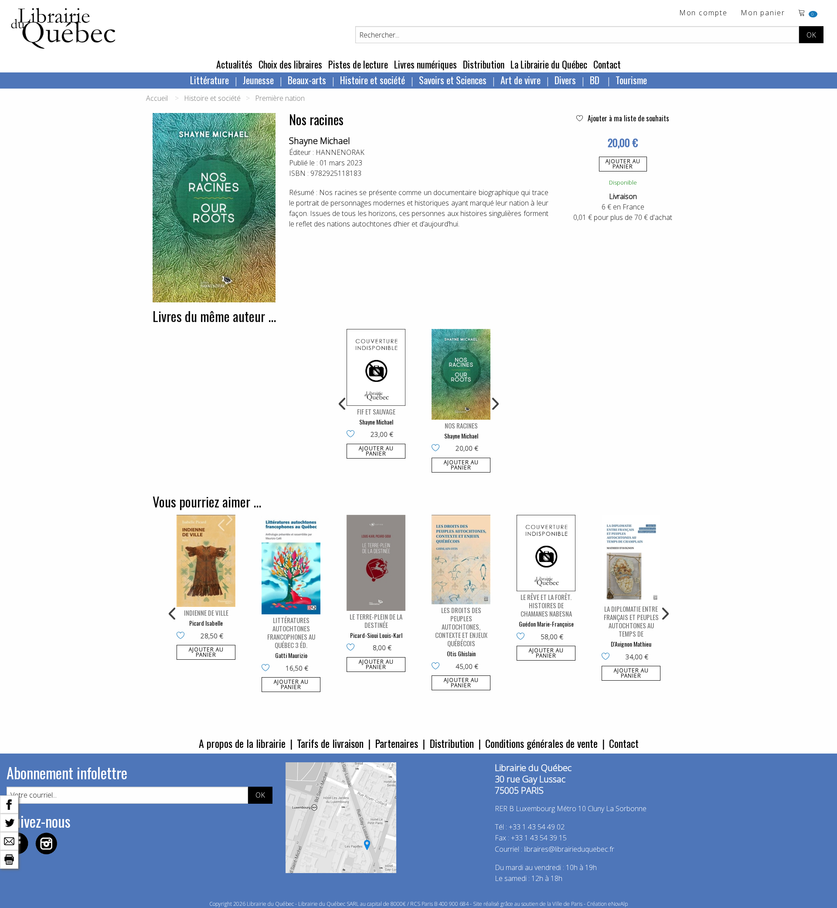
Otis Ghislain (461, 653)
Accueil (157, 98)
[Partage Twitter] (9, 822)
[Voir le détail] (376, 367)
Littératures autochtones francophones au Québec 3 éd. (291, 632)
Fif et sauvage (376, 411)
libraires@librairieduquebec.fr (569, 849)
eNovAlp (618, 904)
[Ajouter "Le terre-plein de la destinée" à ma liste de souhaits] (352, 648)
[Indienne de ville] (206, 561)
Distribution (483, 64)
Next (494, 404)
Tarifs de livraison (330, 743)
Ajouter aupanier (623, 164)
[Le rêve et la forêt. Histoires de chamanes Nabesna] (546, 553)
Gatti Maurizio (291, 655)
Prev (343, 404)
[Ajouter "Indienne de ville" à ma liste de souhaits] (182, 636)
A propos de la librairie (242, 743)
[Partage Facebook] (9, 804)
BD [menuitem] (596, 80)
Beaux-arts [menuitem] (307, 80)
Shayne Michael (319, 141)
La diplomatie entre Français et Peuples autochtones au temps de (631, 621)
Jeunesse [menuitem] (258, 80)
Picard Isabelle (206, 622)
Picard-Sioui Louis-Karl (376, 635)
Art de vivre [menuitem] (520, 80)
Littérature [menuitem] (209, 80)
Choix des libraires (290, 64)
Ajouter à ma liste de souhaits (627, 118)
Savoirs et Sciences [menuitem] (453, 80)
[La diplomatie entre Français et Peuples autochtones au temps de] (631, 559)
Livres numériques (425, 64)
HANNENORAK (340, 152)
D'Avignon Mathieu (631, 643)
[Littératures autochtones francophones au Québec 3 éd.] (291, 565)
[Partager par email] (9, 840)
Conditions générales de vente (541, 743)
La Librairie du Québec (548, 64)
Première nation (280, 98)
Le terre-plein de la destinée (376, 621)
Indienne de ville (206, 612)
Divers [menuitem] (565, 80)
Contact (607, 64)
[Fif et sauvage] (376, 367)
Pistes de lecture (358, 64)
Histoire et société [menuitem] (372, 80)
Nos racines (461, 425)
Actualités (234, 64)
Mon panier (763, 13)
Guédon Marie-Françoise (546, 623)
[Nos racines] (461, 374)
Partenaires (396, 743)
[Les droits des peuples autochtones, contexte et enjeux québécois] (461, 559)
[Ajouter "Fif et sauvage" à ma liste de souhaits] (352, 434)
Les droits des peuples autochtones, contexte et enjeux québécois (461, 626)
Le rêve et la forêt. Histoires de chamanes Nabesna (546, 605)
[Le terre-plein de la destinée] (376, 563)
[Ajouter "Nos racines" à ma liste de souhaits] (437, 448)
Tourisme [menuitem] (631, 80)
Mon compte (703, 13)
